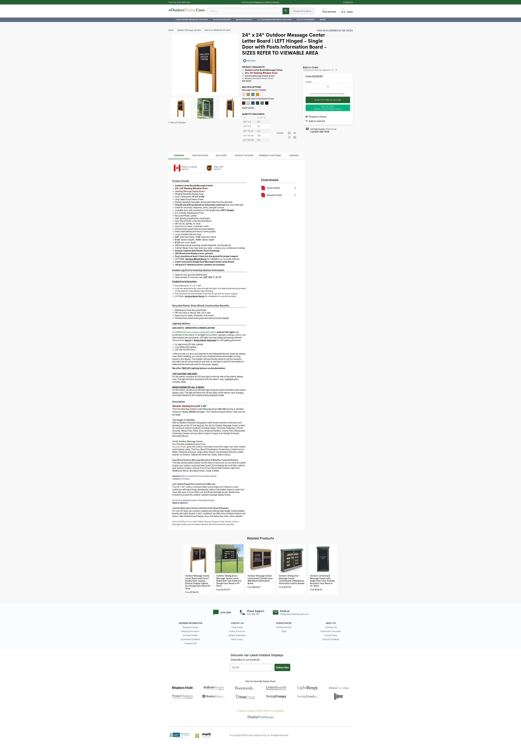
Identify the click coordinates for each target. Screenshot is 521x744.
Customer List (331, 627)
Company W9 (190, 643)
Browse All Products (302, 11)
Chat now (329, 129)
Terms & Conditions (330, 639)
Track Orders (237, 627)
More (323, 20)
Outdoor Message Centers (189, 30)
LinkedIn (345, 735)
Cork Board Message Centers (192, 20)
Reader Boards (244, 20)
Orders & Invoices (237, 631)
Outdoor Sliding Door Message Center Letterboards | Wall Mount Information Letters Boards (291, 580)
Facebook (327, 735)
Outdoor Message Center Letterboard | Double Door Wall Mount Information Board (260, 580)
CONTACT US (237, 623)
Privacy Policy (330, 635)
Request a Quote (190, 627)
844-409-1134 (183, 2)
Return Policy (237, 639)
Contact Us (348, 2)
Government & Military (190, 639)
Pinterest (339, 735)
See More (246, 81)
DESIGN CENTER (283, 623)
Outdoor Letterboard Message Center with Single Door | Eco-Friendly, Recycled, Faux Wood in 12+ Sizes (322, 581)
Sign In (324, 9)
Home (171, 30)
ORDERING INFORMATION (190, 623)
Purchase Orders (190, 635)
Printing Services (283, 627)
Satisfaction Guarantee (331, 631)
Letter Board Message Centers (274, 20)
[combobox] (248, 11)
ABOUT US (331, 623)
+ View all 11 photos (177, 122)
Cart (342, 9)
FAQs (284, 631)
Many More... (248, 108)
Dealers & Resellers (237, 635)
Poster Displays (222, 20)
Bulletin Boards (305, 20)
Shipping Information (190, 631)
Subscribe (282, 667)
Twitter (333, 735)
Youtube (351, 735)
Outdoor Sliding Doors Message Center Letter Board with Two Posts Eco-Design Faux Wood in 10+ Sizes (229, 581)
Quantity (309, 82)
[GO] (285, 11)
